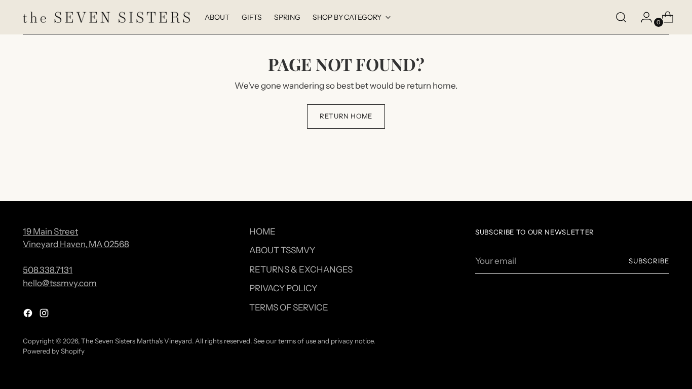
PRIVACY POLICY (283, 288)
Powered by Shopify (54, 351)
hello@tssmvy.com (60, 283)
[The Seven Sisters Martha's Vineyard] (106, 17)
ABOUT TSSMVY (282, 250)
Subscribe (649, 261)
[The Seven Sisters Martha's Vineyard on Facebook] (29, 315)
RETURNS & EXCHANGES (301, 269)
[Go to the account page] (642, 17)
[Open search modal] (621, 17)
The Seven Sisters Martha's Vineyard (136, 341)
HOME (262, 231)
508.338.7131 (47, 270)
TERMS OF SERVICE (288, 307)
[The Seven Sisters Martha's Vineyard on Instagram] (45, 315)
